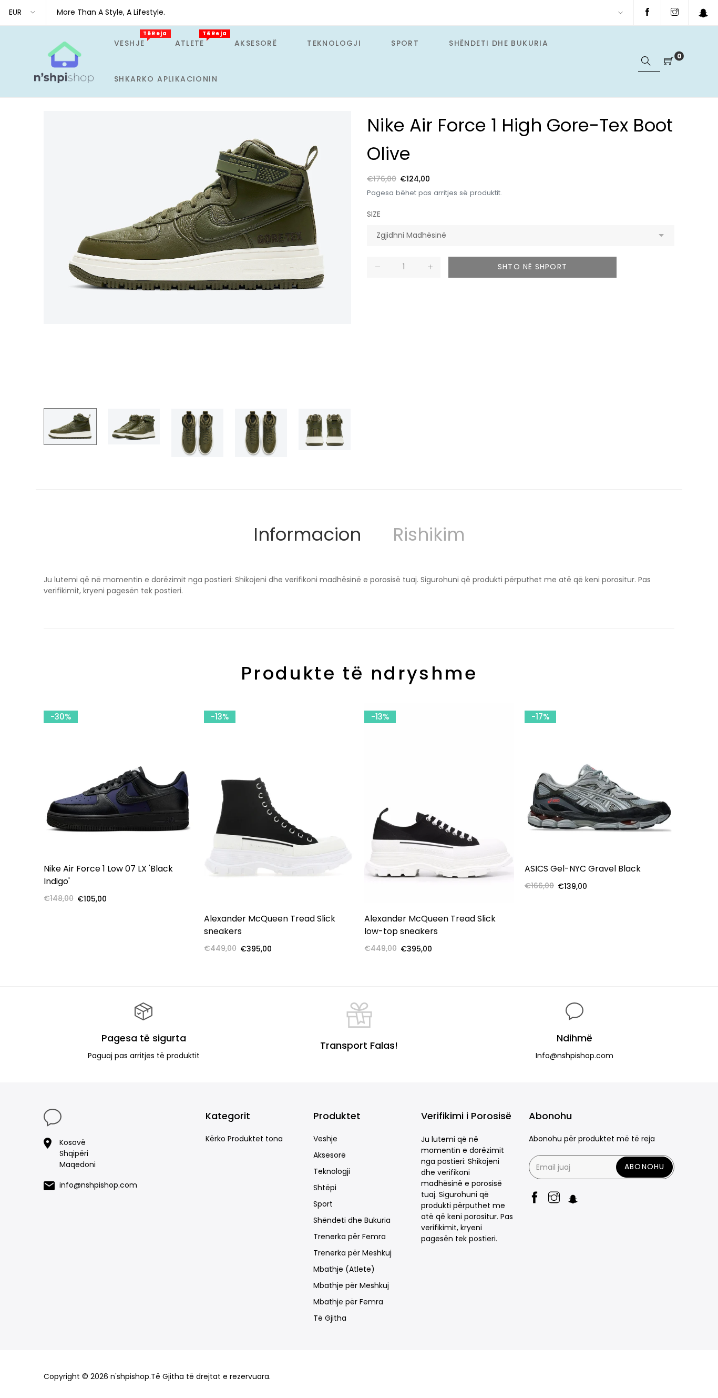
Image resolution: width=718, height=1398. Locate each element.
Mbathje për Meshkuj (351, 1285)
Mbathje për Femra (348, 1301)
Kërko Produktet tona (244, 1138)
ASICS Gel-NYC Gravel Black (583, 869)
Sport (323, 1204)
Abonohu (644, 1166)
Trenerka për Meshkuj (352, 1253)
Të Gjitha (329, 1318)
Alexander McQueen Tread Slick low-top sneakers (430, 925)
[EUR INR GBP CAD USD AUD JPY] (23, 12)
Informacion (307, 534)
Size (374, 214)
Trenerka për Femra (349, 1236)
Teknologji (331, 1171)
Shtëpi (324, 1187)
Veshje (325, 1138)
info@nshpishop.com (98, 1185)
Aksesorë (329, 1155)
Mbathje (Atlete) (344, 1269)
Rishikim (429, 534)
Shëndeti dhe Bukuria (352, 1220)
